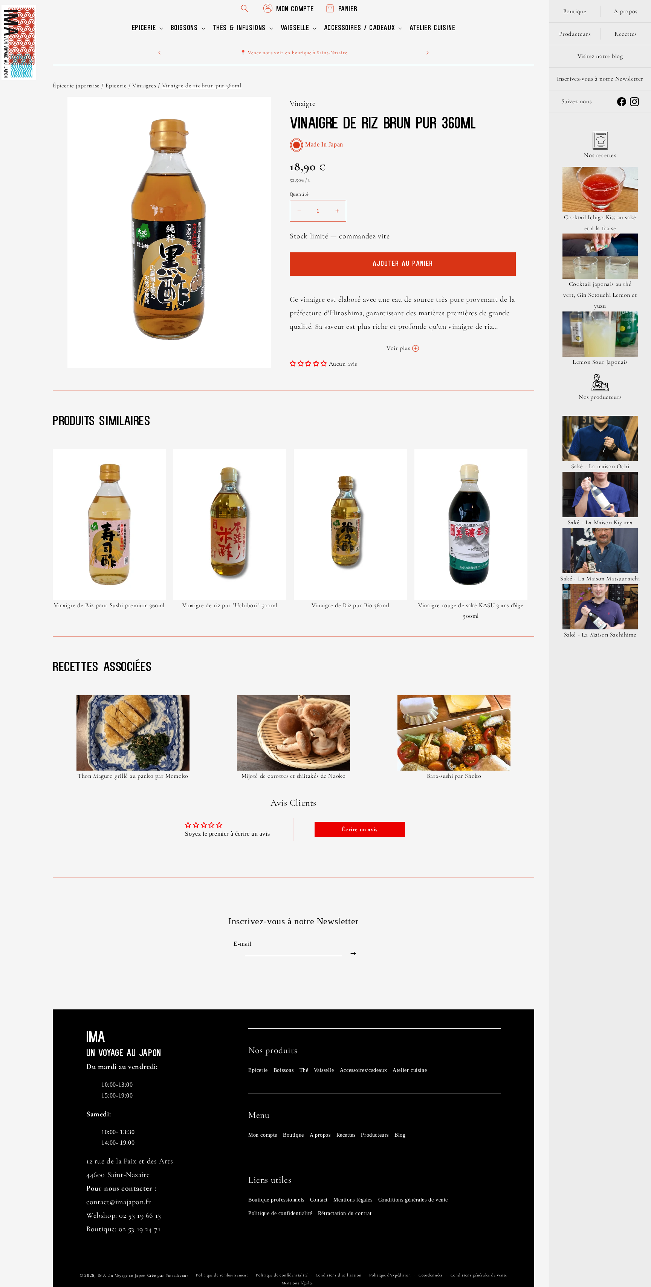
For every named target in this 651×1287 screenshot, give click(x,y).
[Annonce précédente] (159, 52)
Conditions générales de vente (413, 1200)
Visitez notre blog (600, 56)
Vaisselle (324, 1070)
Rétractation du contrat (345, 1213)
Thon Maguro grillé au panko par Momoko (133, 776)
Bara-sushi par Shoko (454, 776)
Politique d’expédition (390, 1275)
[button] (146, 28)
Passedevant (176, 1275)
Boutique (293, 1135)
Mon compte (262, 1135)
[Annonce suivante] (427, 52)
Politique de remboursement (222, 1275)
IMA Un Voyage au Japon (122, 1275)
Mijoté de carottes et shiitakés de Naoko (293, 776)
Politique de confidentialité (280, 1213)
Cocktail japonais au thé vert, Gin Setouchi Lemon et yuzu (600, 295)
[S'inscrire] (353, 953)
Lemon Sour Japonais (600, 362)
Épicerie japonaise (76, 85)
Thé (304, 1070)
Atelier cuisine (410, 1070)
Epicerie (116, 85)
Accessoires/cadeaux (363, 1070)
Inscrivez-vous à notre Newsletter (600, 78)
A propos (320, 1135)
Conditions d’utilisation (339, 1275)
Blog (399, 1135)
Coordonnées (431, 1275)
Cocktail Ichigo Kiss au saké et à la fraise (600, 223)
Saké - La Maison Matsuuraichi (600, 578)
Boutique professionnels (276, 1200)
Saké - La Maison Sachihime (600, 634)
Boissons (284, 1070)
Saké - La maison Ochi (600, 466)
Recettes (346, 1135)
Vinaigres (144, 85)
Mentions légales (353, 1200)
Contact (319, 1200)
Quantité (299, 194)
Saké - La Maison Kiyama (600, 522)
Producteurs (375, 1135)
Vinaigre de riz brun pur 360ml (201, 85)
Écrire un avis (359, 829)
